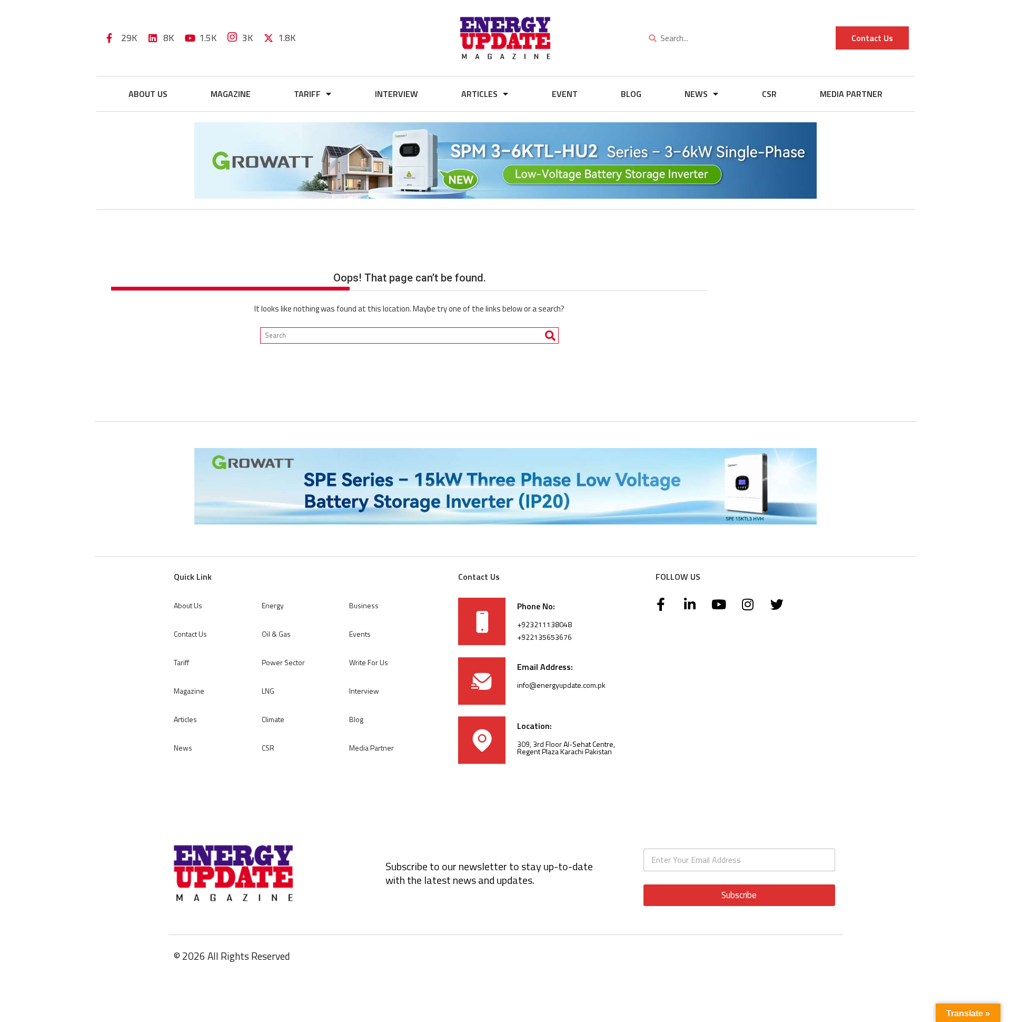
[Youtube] (719, 604)
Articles (479, 93)
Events (360, 633)
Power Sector (283, 662)
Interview (396, 93)
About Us (147, 93)
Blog (631, 93)
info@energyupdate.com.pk (561, 684)
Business (364, 605)
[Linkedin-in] (690, 604)
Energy (273, 605)
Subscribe (739, 895)
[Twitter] (777, 604)
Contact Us (190, 633)
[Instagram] (748, 604)
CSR (769, 93)
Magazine (231, 93)
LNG (268, 690)
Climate (273, 719)
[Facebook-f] (661, 604)
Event (565, 93)
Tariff (307, 93)
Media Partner (851, 93)
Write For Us (368, 662)
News (696, 93)
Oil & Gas (276, 633)
